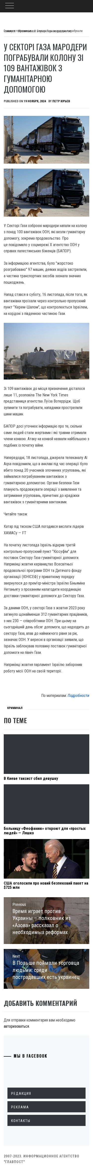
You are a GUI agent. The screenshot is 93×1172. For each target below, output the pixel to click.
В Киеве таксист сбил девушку (31, 778)
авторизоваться (16, 1026)
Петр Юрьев (61, 101)
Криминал (15, 708)
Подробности (78, 695)
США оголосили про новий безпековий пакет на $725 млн (46, 885)
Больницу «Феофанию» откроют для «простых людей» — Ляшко (45, 830)
